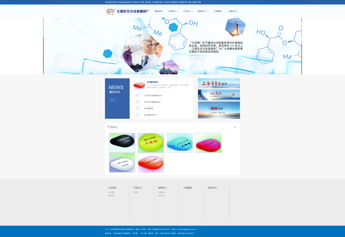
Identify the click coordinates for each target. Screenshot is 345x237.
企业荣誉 (111, 192)
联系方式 (232, 11)
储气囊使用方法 (150, 115)
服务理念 (111, 196)
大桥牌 (135, 192)
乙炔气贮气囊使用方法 (153, 96)
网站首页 (158, 11)
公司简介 (172, 11)
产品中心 (187, 11)
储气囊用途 (148, 108)
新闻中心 (202, 11)
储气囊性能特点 (152, 82)
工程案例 (218, 11)
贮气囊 (135, 233)
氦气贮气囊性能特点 (152, 102)
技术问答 (161, 196)
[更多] (117, 98)
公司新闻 (161, 192)
